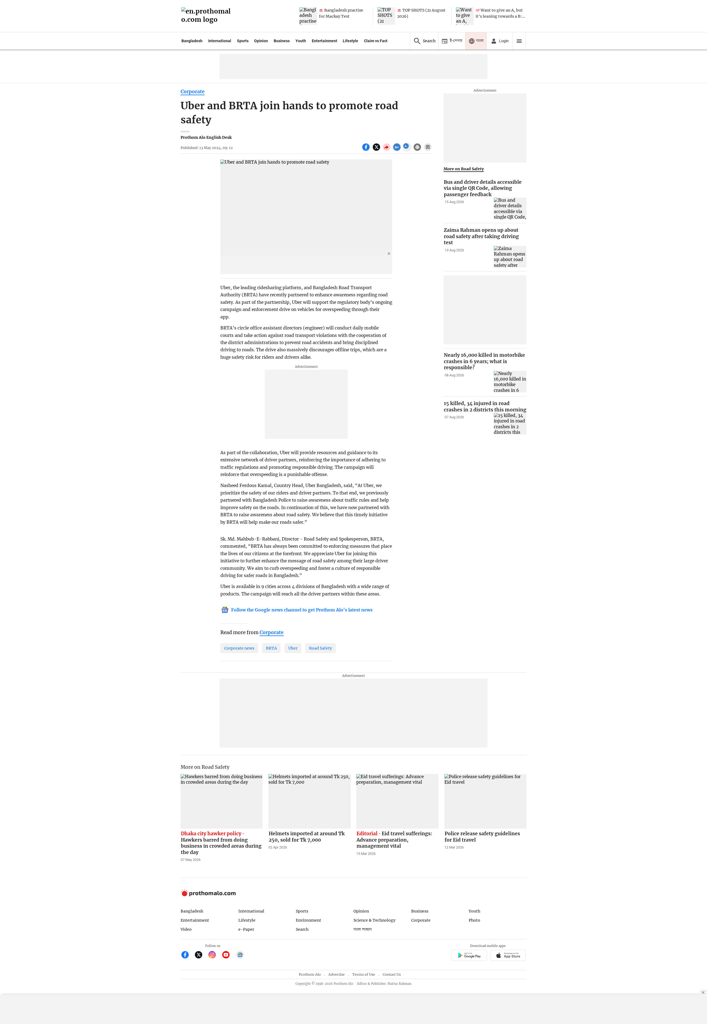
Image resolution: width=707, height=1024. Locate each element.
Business (282, 41)
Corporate (193, 92)
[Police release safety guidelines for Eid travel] (485, 801)
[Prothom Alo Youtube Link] (228, 955)
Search (302, 929)
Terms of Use (363, 974)
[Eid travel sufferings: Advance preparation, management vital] (397, 801)
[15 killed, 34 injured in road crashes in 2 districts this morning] (510, 424)
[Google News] (240, 955)
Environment (308, 920)
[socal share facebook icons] (367, 150)
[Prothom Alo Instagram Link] (214, 955)
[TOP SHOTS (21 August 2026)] (386, 16)
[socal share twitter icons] (377, 150)
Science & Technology (374, 920)
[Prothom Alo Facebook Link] (187, 955)
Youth (301, 41)
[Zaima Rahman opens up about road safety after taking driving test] (510, 257)
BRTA (271, 648)
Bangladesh (191, 41)
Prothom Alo (310, 974)
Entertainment (324, 41)
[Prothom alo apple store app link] (508, 956)
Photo (474, 920)
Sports (243, 41)
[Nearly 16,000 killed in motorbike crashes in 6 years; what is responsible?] (510, 382)
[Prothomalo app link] (469, 956)
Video (186, 929)
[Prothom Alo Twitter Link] (201, 955)
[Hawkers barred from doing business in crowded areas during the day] (222, 801)
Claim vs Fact (375, 41)
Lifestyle (350, 41)
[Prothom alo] (207, 16)
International (219, 41)
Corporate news (239, 648)
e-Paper (246, 929)
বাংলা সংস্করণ (363, 929)
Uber (292, 648)
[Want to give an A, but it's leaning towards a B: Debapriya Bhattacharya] (465, 16)
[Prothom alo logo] (208, 895)
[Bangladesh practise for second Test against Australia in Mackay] (308, 16)
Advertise (336, 974)
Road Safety (320, 648)
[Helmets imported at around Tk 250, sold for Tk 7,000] (309, 801)
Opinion (261, 41)
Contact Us (392, 974)
